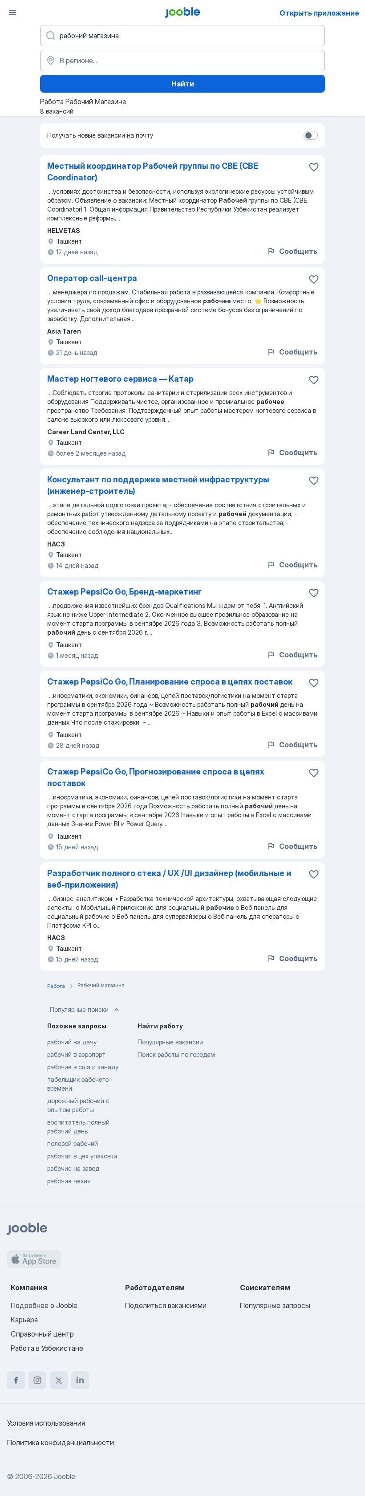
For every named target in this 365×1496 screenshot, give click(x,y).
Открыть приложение (319, 12)
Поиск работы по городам (176, 1054)
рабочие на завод (73, 1168)
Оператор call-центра (92, 278)
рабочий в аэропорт (76, 1054)
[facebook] (16, 1380)
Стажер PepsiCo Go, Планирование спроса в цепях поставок (169, 681)
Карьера (24, 1319)
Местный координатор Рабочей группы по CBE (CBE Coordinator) (152, 171)
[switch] (311, 135)
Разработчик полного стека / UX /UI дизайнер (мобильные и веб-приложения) (169, 878)
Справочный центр (42, 1333)
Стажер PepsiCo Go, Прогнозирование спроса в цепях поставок (155, 777)
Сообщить (298, 251)
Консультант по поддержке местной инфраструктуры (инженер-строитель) (158, 485)
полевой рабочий (72, 1143)
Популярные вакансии (170, 1042)
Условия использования (46, 1423)
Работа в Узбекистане (47, 1348)
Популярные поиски (79, 1009)
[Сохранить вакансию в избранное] (314, 167)
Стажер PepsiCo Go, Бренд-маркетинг (124, 591)
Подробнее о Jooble (44, 1305)
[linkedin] (80, 1380)
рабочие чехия (69, 1181)
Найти (182, 83)
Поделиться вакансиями (166, 1305)
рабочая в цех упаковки (82, 1156)
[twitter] (59, 1380)
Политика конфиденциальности (60, 1442)
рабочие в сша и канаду (82, 1067)
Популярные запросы (275, 1305)
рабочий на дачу (72, 1042)
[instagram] (37, 1380)
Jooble (64, 1476)
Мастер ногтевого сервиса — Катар (120, 378)
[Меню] (12, 12)
